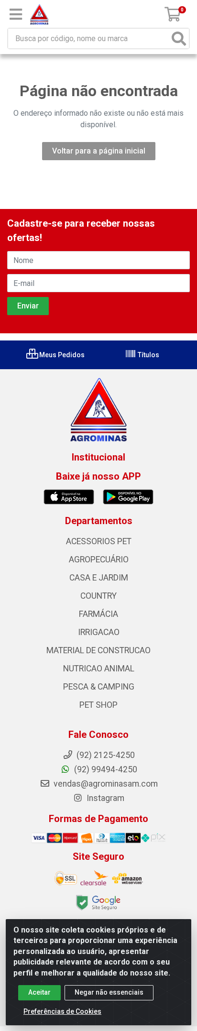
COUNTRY (98, 596)
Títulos (147, 355)
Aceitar (39, 992)
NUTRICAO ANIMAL (98, 668)
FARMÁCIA (98, 614)
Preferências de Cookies (62, 1011)
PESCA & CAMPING (98, 686)
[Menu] (15, 14)
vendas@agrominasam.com (105, 784)
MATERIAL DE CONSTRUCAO (98, 650)
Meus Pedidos (61, 355)
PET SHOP (98, 705)
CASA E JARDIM (98, 577)
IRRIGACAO (99, 632)
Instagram (104, 798)
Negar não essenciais (109, 992)
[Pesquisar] (179, 38)
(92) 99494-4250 (104, 769)
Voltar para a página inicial (98, 150)
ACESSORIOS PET (98, 541)
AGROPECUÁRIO (99, 559)
